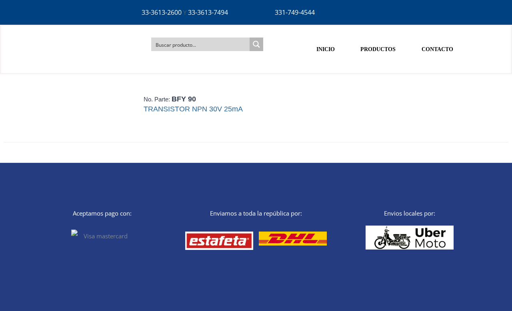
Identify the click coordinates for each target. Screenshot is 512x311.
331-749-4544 (295, 12)
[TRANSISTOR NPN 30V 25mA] (68, 114)
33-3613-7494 (208, 12)
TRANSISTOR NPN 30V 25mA (193, 109)
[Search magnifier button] (256, 44)
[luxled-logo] (54, 33)
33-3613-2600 (162, 12)
